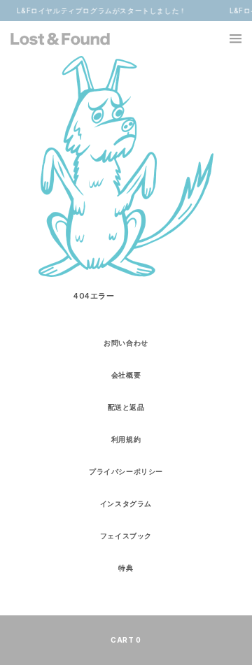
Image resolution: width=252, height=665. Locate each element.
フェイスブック (126, 535)
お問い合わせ (126, 342)
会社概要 (126, 375)
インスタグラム (126, 503)
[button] (227, 38)
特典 (125, 568)
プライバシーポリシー (126, 471)
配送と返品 (126, 407)
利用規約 (126, 439)
